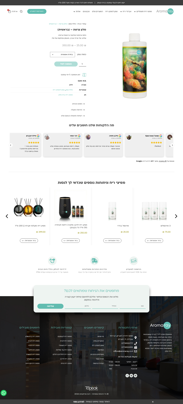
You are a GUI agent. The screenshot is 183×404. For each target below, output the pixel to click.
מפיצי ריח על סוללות (64, 350)
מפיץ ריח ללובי (34, 350)
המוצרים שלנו (97, 11)
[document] (91, 401)
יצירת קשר (100, 359)
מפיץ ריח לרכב (66, 359)
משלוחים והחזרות (97, 354)
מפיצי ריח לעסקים (65, 336)
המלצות (101, 350)
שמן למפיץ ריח (111, 11)
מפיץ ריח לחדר (34, 345)
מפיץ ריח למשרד (33, 354)
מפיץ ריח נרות (66, 363)
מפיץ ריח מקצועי (33, 359)
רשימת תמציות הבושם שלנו (71, 116)
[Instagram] (127, 375)
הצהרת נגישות (98, 363)
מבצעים (86, 11)
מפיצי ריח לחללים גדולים (62, 354)
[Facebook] (135, 375)
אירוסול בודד (165, 225)
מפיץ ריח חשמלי (65, 345)
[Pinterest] (131, 375)
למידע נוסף (78, 401)
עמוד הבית (82, 24)
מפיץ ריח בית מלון (66, 95)
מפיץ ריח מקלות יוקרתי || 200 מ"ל (72, 225)
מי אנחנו (101, 336)
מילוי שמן (72, 24)
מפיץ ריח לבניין (34, 341)
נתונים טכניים (77, 104)
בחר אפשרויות (155, 240)
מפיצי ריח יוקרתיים (33, 363)
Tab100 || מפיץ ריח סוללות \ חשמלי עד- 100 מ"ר (29, 226)
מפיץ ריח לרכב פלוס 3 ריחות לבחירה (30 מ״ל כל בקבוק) (112, 226)
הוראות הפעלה (76, 110)
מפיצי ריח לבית (66, 341)
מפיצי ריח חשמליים (144, 11)
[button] (21, 11)
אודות (78, 11)
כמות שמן (81, 54)
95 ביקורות (163, 161)
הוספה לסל (66, 64)
